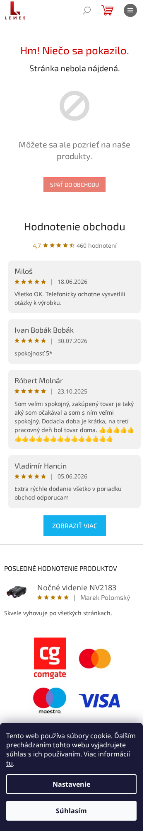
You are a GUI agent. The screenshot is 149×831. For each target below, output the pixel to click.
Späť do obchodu (74, 184)
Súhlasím (71, 810)
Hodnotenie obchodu (74, 226)
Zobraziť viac (74, 525)
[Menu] (130, 10)
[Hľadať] (87, 10)
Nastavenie (71, 784)
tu (9, 763)
